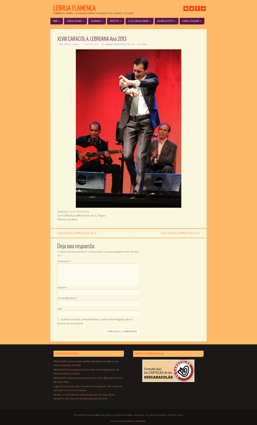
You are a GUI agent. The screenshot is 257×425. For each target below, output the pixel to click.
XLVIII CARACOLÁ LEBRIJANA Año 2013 (76, 233)
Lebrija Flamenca (74, 8)
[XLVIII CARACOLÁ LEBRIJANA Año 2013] (128, 128)
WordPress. (140, 421)
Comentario (64, 261)
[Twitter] (191, 8)
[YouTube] (185, 8)
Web (59, 308)
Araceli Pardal (71, 44)
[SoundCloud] (203, 8)
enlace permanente (79, 211)
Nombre (62, 287)
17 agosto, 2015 (91, 44)
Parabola (128, 421)
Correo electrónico (67, 298)
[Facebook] (197, 8)
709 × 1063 (136, 44)
